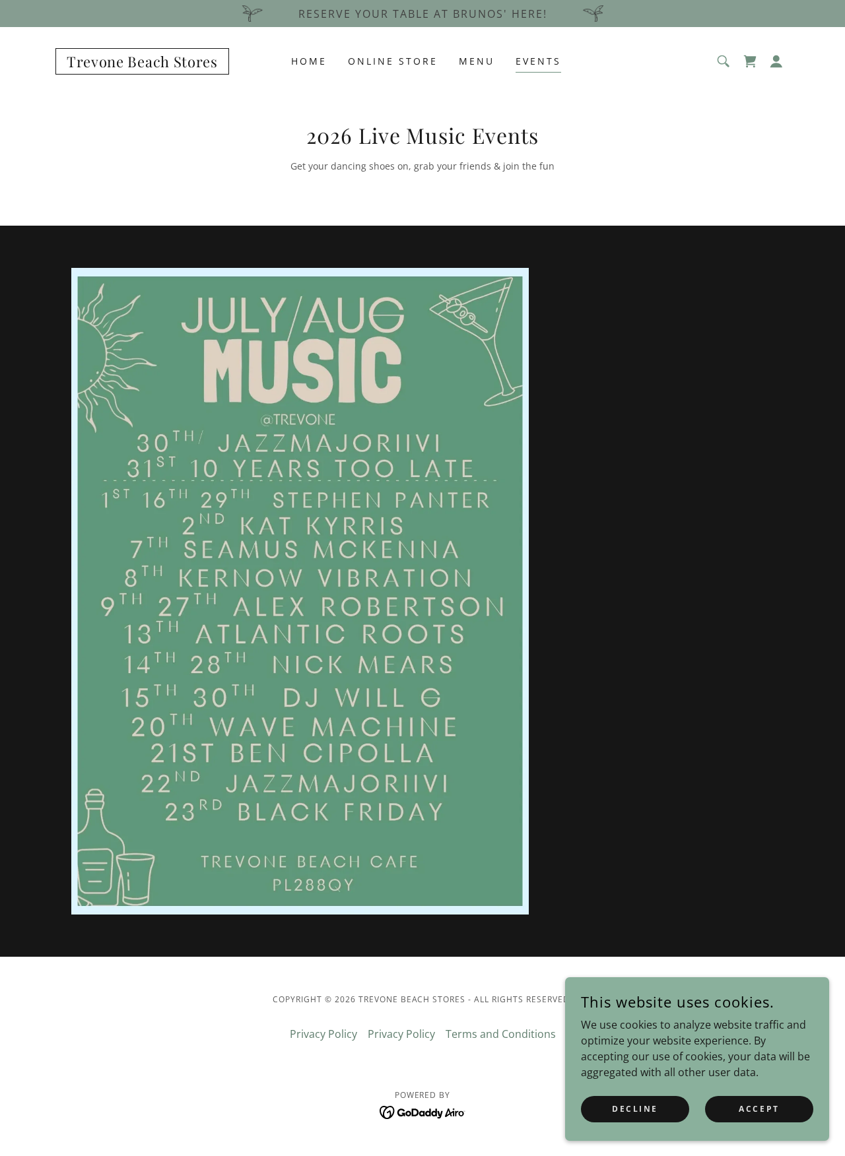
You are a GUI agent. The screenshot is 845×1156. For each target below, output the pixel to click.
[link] (142, 63)
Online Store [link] (393, 61)
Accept (759, 1108)
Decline (635, 1108)
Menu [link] (476, 61)
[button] (776, 61)
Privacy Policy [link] (323, 1034)
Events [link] (538, 61)
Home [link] (309, 61)
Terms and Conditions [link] (501, 1034)
